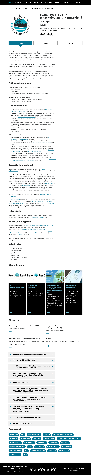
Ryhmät (18, 8)
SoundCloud (48, 469)
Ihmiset (36, 2)
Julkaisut (70, 43)
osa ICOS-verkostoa (48, 203)
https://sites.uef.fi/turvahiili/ (35, 152)
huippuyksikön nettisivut (18, 111)
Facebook (31, 469)
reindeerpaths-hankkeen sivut (42, 143)
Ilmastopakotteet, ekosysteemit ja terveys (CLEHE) (39, 225)
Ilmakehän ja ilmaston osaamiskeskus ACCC (32, 229)
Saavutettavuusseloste (68, 468)
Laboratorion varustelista (39, 217)
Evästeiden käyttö (79, 468)
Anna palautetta (74, 470)
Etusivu (28, 2)
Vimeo (54, 469)
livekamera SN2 (26, 185)
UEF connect (48, 110)
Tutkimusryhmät (47, 2)
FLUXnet (19, 234)
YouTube (38, 469)
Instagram (35, 469)
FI (77, 2)
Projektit (58, 2)
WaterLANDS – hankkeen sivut (26, 117)
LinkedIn (41, 469)
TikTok (51, 469)
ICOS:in (36, 233)
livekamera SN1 (49, 183)
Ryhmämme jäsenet (14, 200)
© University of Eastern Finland (15, 469)
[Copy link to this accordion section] (53, 354)
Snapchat (44, 469)
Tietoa (66, 2)
